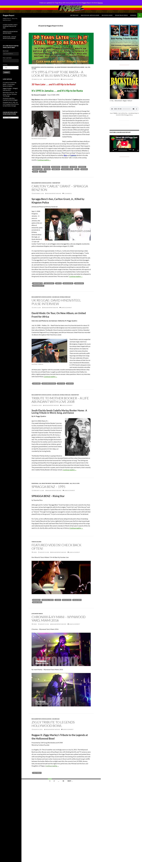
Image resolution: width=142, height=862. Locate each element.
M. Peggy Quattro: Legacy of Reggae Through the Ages (10, 26)
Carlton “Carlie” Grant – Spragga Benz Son (60, 188)
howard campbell (67, 169)
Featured (47, 169)
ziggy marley (37, 772)
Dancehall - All (52, 67)
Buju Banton (36, 67)
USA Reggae (56, 297)
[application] (124, 143)
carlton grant (49, 283)
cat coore (74, 166)
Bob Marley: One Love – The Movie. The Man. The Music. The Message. (10, 94)
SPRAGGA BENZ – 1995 (48, 487)
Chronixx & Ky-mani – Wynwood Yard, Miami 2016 (58, 618)
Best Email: (6, 51)
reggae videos (37, 602)
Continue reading (44, 160)
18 (63, 781)
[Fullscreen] (137, 150)
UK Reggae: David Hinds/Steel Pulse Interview (56, 302)
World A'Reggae (65, 297)
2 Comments (68, 193)
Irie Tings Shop (74, 15)
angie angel (36, 166)
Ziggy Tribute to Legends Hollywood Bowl (53, 724)
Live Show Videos (37, 613)
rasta (77, 169)
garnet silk (56, 169)
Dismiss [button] (100, 3)
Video (35, 552)
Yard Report (56, 183)
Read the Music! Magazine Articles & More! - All (72, 67)
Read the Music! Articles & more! (90, 15)
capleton (65, 166)
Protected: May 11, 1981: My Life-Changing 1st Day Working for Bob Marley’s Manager (11, 104)
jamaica (58, 600)
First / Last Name (7, 58)
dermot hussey (37, 169)
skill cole (43, 171)
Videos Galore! (36, 541)
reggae (35, 171)
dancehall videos (48, 600)
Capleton (43, 67)
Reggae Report (8, 15)
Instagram (133, 15)
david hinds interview (49, 383)
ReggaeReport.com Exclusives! (42, 183)
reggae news (77, 600)
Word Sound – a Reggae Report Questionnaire (9, 37)
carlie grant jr (37, 283)
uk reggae (70, 383)
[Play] (61, 577)
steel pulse (61, 383)
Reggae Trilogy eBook (121, 15)
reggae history (68, 283)
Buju (65, 155)
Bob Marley (46, 166)
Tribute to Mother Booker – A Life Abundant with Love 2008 (60, 400)
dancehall (82, 166)
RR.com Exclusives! (107, 15)
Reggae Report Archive (52, 79)
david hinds (36, 383)
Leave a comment (67, 79)
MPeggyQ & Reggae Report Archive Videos (10, 32)
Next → (70, 781)
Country (5, 64)
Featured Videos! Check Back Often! (56, 546)
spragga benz (79, 283)
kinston (58, 283)
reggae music (67, 600)
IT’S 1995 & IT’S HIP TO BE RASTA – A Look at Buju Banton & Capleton (59, 74)
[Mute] (134, 150)
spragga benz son (38, 285)
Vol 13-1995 (76, 483)
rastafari (84, 169)
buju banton (56, 166)
